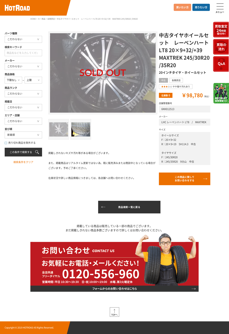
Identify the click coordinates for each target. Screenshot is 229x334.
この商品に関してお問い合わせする (184, 179)
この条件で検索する (21, 152)
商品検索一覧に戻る (129, 207)
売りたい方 (201, 7)
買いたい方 (182, 7)
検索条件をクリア (23, 162)
